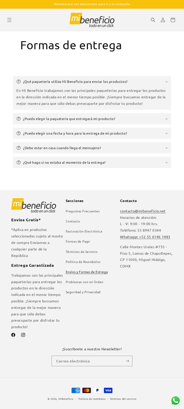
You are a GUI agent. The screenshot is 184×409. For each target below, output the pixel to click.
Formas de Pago (78, 241)
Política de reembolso (92, 398)
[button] (9, 20)
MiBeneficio (65, 398)
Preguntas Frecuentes (83, 211)
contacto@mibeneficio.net (142, 211)
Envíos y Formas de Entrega (87, 272)
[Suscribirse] (127, 361)
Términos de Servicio (82, 252)
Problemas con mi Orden (84, 282)
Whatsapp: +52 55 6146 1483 (145, 236)
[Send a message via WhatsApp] (175, 400)
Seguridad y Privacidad (83, 292)
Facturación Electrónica (84, 231)
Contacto (73, 221)
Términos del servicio (123, 398)
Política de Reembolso (83, 262)
